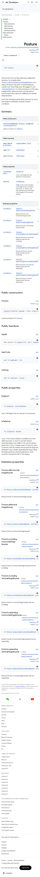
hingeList (19, 171)
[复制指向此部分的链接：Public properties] (23, 388)
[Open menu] (3, 2)
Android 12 (4, 791)
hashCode (19, 150)
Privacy (3, 746)
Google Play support (7, 827)
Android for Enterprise (8, 712)
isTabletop (20, 181)
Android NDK (5, 813)
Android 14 (4, 785)
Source (3, 718)
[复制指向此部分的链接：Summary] (13, 112)
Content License (20, 686)
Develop (17, 15)
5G (2, 749)
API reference (7, 9)
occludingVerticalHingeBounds (27, 248)
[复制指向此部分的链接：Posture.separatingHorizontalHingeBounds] (3, 618)
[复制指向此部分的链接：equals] (9, 334)
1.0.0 (37, 52)
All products (5, 854)
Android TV (4, 768)
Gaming (3, 734)
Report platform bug (7, 821)
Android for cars (6, 765)
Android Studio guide (7, 802)
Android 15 (4, 782)
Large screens (5, 757)
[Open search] (28, 2)
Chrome (3, 845)
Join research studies (7, 830)
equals (18, 143)
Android (3, 709)
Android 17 (4, 776)
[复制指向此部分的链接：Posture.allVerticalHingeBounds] (15, 507)
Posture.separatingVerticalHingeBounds (17, 82)
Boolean (22, 124)
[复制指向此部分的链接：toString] (10, 370)
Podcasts (4, 726)
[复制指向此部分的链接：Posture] (10, 301)
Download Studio (6, 810)
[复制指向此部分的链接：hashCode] (12, 352)
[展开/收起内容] (9, 19)
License (10, 860)
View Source (32, 50)
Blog (2, 723)
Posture (11, 68)
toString (19, 156)
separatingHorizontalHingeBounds (24, 632)
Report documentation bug (9, 824)
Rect (35, 99)
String (10, 156)
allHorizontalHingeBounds (25, 210)
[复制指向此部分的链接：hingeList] (11, 396)
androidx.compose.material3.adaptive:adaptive (25, 47)
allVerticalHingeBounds (24, 222)
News (3, 720)
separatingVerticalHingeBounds (27, 275)
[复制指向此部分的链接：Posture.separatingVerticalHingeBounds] (3, 654)
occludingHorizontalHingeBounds (28, 234)
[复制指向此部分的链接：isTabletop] (12, 421)
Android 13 (4, 788)
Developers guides (6, 805)
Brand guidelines (19, 860)
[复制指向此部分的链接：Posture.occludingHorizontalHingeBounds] (10, 544)
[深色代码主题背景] (37, 66)
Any (28, 143)
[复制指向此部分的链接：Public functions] (21, 326)
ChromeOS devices (7, 763)
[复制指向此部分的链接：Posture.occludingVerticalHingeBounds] (3, 581)
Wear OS (4, 760)
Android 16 (4, 779)
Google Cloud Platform (8, 851)
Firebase (4, 848)
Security (3, 715)
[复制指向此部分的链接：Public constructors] (25, 293)
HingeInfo (11, 125)
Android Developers (6, 15)
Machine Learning (6, 737)
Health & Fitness (6, 740)
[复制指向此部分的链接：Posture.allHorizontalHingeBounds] (15, 473)
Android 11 (4, 794)
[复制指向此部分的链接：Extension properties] (26, 462)
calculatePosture (8, 89)
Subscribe (25, 868)
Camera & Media (6, 743)
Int (9, 150)
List (5, 125)
